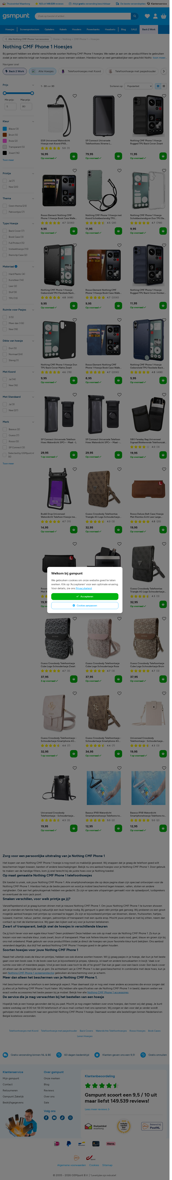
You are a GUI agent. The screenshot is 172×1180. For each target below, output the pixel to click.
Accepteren (86, 596)
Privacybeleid (84, 588)
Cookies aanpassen (86, 605)
